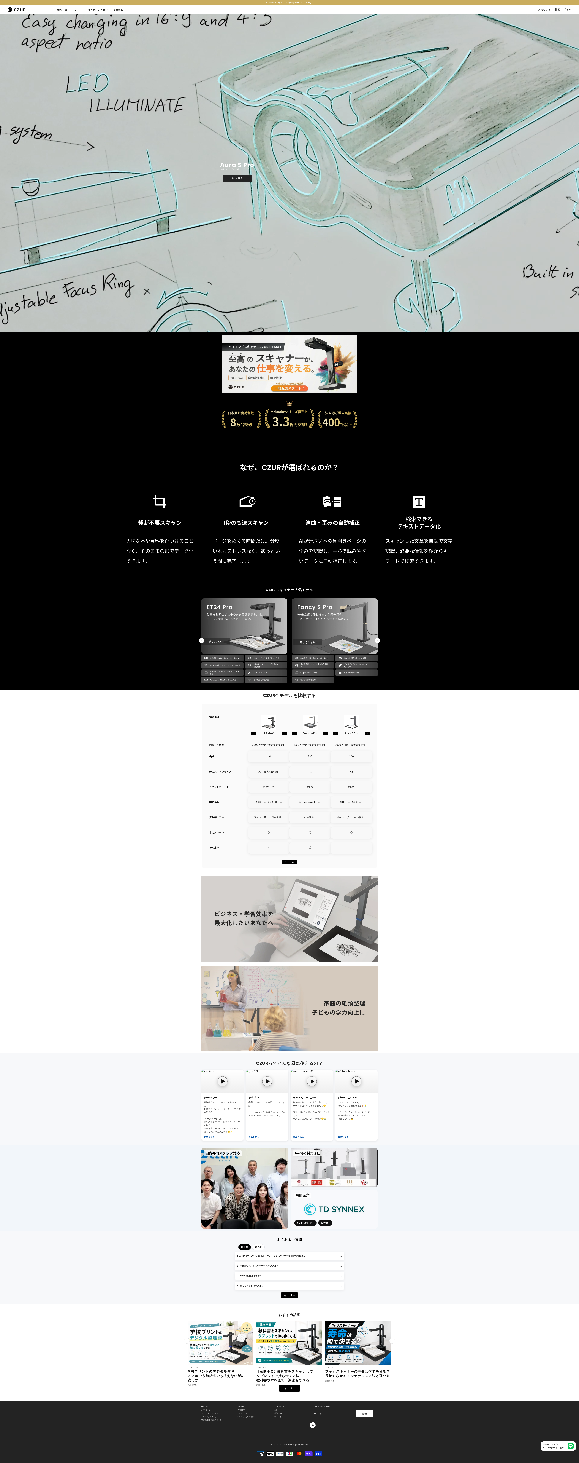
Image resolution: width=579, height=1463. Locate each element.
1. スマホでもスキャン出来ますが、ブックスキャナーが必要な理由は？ (271, 1255)
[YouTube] (313, 1425)
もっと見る (289, 862)
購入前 (244, 1247)
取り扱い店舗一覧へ (305, 1222)
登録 (364, 1413)
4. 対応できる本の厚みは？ (250, 1285)
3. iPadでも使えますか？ (249, 1275)
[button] (2, 173)
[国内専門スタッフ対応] (244, 1188)
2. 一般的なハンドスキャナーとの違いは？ (257, 1265)
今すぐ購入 (237, 178)
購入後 (258, 1247)
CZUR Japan (284, 1444)
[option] (289, 2)
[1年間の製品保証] (334, 1167)
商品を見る (209, 1136)
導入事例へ (325, 1222)
